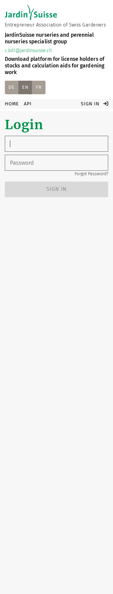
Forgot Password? (91, 173)
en (25, 87)
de (11, 87)
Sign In (91, 104)
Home (12, 104)
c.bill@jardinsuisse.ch (28, 50)
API (28, 104)
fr (39, 87)
